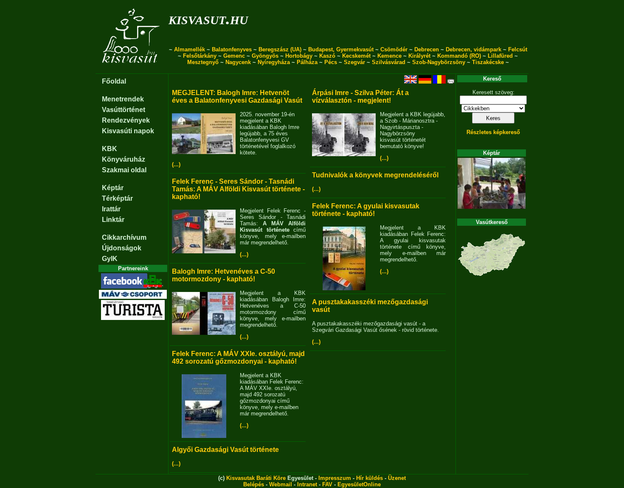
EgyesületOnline (359, 484)
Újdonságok (121, 248)
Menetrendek (123, 99)
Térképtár (117, 198)
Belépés (253, 484)
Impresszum (334, 478)
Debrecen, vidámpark (473, 49)
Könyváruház (123, 159)
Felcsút (517, 49)
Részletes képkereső (493, 132)
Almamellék (189, 49)
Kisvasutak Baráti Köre (256, 478)
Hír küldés (369, 478)
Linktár (113, 219)
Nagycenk (238, 62)
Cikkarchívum (124, 237)
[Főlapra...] (132, 69)
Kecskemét (356, 56)
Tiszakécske (488, 62)
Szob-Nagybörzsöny (438, 62)
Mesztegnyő (203, 62)
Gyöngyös (265, 56)
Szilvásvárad (388, 62)
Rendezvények (126, 120)
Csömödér (394, 49)
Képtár (113, 187)
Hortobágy (298, 56)
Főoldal (114, 81)
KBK (109, 148)
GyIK (110, 258)
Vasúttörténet (123, 109)
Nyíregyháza (274, 62)
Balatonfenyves (232, 49)
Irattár (111, 209)
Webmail (280, 484)
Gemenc (234, 56)
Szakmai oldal (124, 170)
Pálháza (307, 62)
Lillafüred (500, 56)
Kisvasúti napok (128, 131)
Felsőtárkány (199, 56)
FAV (327, 484)
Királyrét (419, 56)
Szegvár (354, 62)
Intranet (307, 484)
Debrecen (426, 49)
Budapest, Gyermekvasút (341, 49)
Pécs (330, 62)
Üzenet (397, 478)
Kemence (389, 56)
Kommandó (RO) (459, 56)
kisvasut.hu (208, 18)
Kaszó (327, 56)
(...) (176, 164)
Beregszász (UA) (280, 49)
